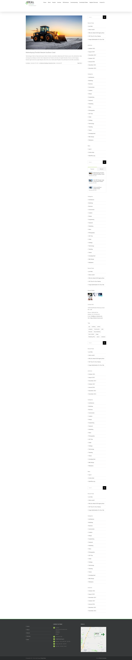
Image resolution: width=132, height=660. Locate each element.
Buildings (46, 63)
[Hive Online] (90, 298)
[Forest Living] (95, 295)
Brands (28, 633)
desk (102, 329)
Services (28, 636)
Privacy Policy (43, 658)
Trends (90, 130)
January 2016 (92, 61)
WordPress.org (92, 155)
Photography (92, 110)
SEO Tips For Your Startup (95, 36)
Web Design (91, 136)
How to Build (91, 334)
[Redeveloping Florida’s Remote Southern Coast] (90, 173)
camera (98, 326)
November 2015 (92, 68)
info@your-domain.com (96, 316)
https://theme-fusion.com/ (96, 318)
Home (28, 626)
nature (98, 336)
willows (28, 63)
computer (90, 329)
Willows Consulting (102, 658)
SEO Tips (91, 113)
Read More (80, 63)
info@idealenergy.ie (60, 639)
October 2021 (92, 48)
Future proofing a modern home (97, 188)
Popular (92, 169)
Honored (90, 331)
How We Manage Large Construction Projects (98, 180)
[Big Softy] (100, 295)
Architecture (41, 63)
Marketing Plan (91, 336)
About (28, 629)
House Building (97, 331)
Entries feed (91, 152)
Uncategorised (92, 133)
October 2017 (92, 58)
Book (28, 639)
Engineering (91, 97)
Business (91, 84)
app (89, 326)
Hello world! (92, 29)
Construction (50, 63)
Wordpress (91, 140)
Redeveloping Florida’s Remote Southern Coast (40, 52)
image (97, 334)
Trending (91, 127)
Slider (90, 117)
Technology (91, 123)
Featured (91, 100)
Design (90, 93)
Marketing (91, 103)
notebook (103, 336)
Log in (90, 149)
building (93, 326)
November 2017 (92, 55)
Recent (101, 169)
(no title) (90, 26)
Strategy (90, 120)
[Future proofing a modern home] (90, 187)
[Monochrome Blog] (90, 295)
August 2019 (92, 51)
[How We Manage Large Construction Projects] (90, 180)
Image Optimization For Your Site (96, 39)
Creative (90, 90)
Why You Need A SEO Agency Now (96, 32)
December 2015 (92, 65)
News (54, 63)
